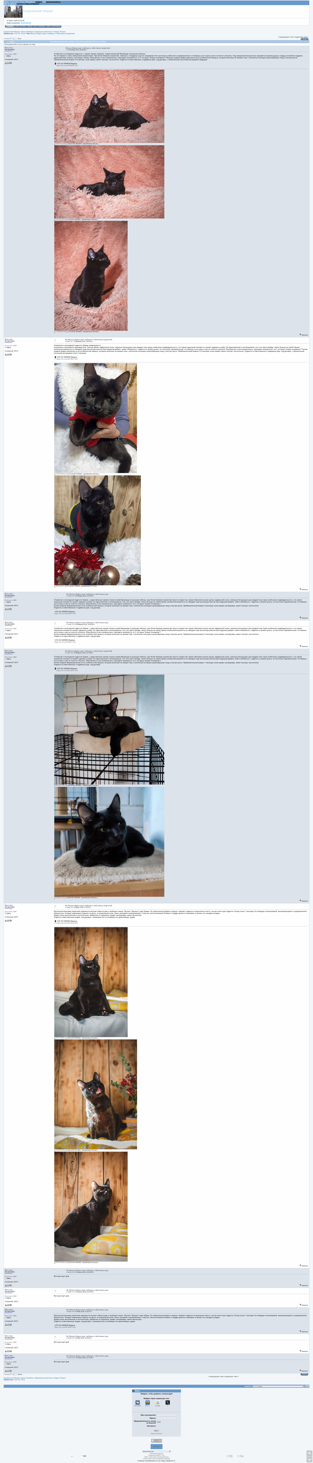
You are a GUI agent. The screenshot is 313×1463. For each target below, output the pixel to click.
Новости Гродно (20, 26)
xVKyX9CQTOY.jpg (61, 219)
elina (22, 33)
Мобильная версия (156, 1453)
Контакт (156, 1446)
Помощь (29, 26)
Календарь (41, 26)
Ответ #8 (71, 1311)
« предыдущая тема (285, 37)
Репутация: (9, 54)
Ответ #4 (69, 653)
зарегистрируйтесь (53, 2)
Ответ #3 (71, 624)
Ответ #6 (71, 1272)
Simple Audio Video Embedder (153, 1459)
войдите (39, 2)
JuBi (15, 33)
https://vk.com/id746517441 (67, 65)
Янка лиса (9, 48)
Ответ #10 (71, 1358)
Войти (48, 26)
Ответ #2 (71, 596)
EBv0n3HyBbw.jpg (61, 1262)
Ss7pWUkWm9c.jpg (62, 474)
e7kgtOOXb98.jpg (61, 1150)
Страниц (7, 38)
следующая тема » (301, 37)
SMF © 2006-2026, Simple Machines (156, 1457)
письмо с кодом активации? (28, 4)
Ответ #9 (71, 1338)
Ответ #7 (71, 1292)
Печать (305, 39)
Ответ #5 (69, 907)
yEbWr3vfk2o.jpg (61, 586)
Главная (10, 26)
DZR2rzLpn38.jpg (61, 144)
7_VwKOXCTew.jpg (61, 331)
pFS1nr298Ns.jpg (61, 1038)
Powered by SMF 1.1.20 (156, 1455)
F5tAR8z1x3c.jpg (61, 897)
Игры (35, 26)
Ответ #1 (69, 341)
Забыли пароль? (156, 1433)
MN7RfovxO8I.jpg (61, 785)
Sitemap (167, 1459)
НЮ (19, 33)
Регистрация (56, 26)
